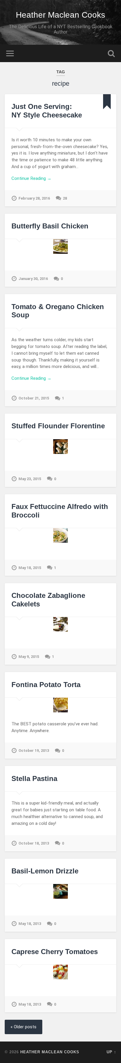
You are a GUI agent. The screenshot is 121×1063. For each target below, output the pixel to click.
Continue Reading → (31, 178)
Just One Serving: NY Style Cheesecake (46, 110)
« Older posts (23, 1026)
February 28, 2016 (34, 198)
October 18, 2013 (34, 843)
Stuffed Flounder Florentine (58, 426)
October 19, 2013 (34, 750)
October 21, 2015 (34, 398)
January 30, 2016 (33, 278)
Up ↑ (111, 1052)
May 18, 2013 (30, 923)
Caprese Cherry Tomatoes (54, 952)
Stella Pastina (34, 778)
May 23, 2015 (30, 479)
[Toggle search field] (111, 53)
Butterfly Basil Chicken (49, 226)
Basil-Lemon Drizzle (44, 871)
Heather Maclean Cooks (60, 14)
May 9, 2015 (29, 656)
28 (65, 198)
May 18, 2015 (30, 568)
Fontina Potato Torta (45, 685)
